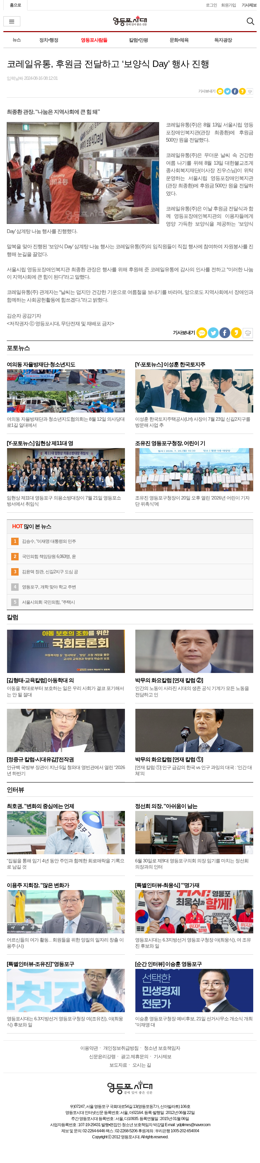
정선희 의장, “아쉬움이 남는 (166, 806)
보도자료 (118, 1065)
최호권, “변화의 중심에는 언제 (40, 806)
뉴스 (17, 39)
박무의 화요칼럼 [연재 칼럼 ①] (169, 759)
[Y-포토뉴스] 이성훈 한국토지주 (170, 364)
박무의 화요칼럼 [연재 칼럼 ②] (169, 680)
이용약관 (89, 1048)
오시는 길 (141, 1065)
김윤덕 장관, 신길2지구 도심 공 (50, 571)
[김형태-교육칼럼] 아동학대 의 (40, 680)
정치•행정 (48, 40)
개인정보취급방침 (120, 1048)
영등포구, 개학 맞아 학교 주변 (49, 586)
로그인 (211, 5)
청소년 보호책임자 (162, 1048)
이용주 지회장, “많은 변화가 (38, 885)
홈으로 (15, 5)
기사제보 (249, 5)
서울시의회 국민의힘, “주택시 (48, 602)
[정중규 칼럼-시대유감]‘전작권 (40, 759)
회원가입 (228, 5)
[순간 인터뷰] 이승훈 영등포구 (168, 964)
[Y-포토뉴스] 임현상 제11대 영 (40, 443)
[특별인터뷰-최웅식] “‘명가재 (167, 885)
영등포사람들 (94, 40)
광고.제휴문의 (134, 1056)
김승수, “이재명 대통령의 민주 (49, 541)
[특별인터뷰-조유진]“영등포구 (40, 964)
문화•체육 (179, 40)
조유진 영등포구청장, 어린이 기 (170, 443)
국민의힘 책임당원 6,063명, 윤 (49, 556)
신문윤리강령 (102, 1056)
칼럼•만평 (138, 40)
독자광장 (223, 40)
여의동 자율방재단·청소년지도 (41, 364)
